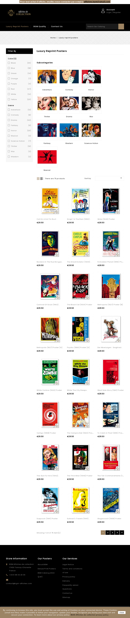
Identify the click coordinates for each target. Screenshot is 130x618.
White (21, 94)
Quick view (58, 211)
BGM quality (40, 26)
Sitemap (66, 597)
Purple (21, 84)
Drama (21, 120)
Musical (21, 136)
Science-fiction (21, 141)
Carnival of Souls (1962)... (48, 304)
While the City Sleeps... (77, 390)
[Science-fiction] (91, 130)
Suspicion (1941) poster (47, 518)
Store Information (16, 558)
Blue (21, 68)
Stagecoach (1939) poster (109, 518)
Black (21, 63)
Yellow (21, 99)
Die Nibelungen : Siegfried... (110, 347)
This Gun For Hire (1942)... (48, 476)
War (21, 151)
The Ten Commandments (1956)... (113, 476)
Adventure (21, 110)
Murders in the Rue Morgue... (50, 262)
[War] (91, 103)
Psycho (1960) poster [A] (78, 347)
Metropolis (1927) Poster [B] (110, 304)
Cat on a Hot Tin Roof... (47, 219)
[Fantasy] (47, 130)
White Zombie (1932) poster (49, 390)
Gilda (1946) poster (106, 219)
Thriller (21, 146)
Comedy (21, 115)
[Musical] (47, 157)
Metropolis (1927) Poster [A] (49, 347)
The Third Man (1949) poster (80, 476)
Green (21, 73)
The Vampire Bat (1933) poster (81, 433)
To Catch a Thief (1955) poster (111, 433)
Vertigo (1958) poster (46, 433)
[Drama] (69, 103)
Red (21, 89)
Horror (21, 130)
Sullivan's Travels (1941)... (78, 518)
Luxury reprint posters (17, 26)
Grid (38, 178)
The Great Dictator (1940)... (79, 262)
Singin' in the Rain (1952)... (79, 219)
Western (21, 156)
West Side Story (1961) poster (111, 390)
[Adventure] (47, 76)
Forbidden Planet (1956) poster (112, 262)
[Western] (69, 130)
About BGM (43, 564)
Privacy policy (68, 577)
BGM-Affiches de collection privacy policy (90, 615)
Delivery (66, 581)
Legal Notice (68, 564)
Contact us (57, 26)
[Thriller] (47, 103)
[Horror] (91, 76)
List (41, 178)
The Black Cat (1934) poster (79, 304)
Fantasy (21, 125)
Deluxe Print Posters (47, 568)
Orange (21, 78)
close (121, 613)
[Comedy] (69, 76)
